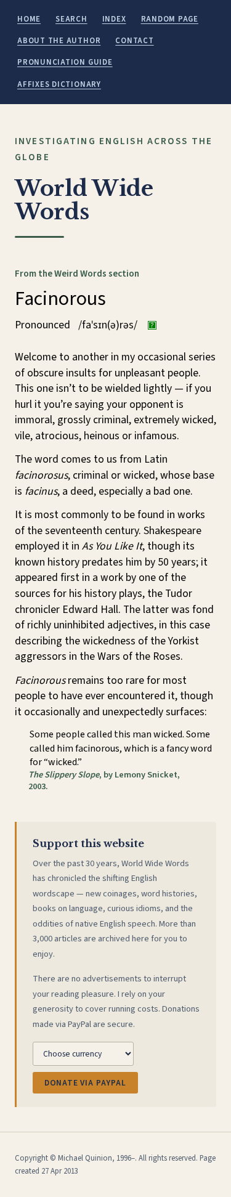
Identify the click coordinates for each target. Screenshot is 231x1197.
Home (29, 19)
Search (71, 19)
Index (114, 19)
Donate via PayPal (85, 1083)
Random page (169, 19)
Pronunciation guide (65, 62)
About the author (58, 40)
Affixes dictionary (59, 84)
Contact (134, 40)
